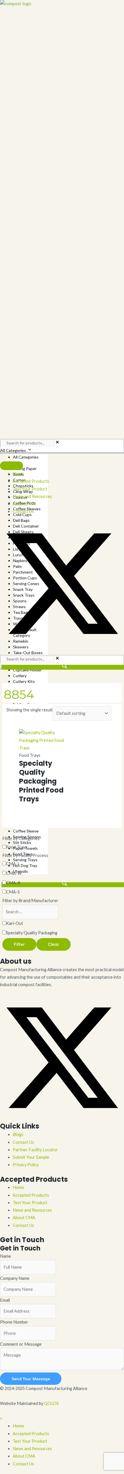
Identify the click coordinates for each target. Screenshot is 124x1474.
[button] (62, 643)
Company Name (14, 1278)
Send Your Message (31, 1378)
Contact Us (23, 1142)
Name (5, 1256)
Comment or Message (21, 1344)
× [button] (1, 1418)
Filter (19, 944)
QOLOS (51, 1403)
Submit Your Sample (31, 1157)
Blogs (18, 1134)
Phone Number (14, 1322)
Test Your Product (30, 1202)
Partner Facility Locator (35, 1149)
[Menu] (11, 465)
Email (5, 1300)
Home (18, 1187)
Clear (53, 944)
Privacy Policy (26, 1164)
